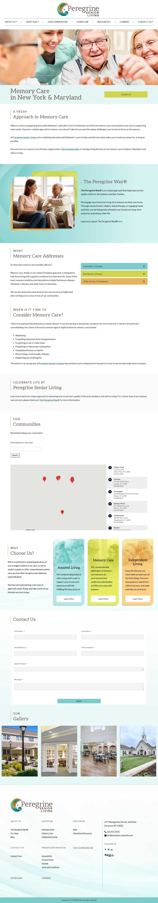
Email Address (20, 647)
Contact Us (144, 22)
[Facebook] (105, 849)
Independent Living (49, 837)
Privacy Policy (48, 860)
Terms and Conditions (50, 867)
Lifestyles (31, 22)
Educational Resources (82, 833)
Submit (79, 701)
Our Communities (58, 22)
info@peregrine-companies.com (120, 835)
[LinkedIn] (112, 849)
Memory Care (47, 833)
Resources (103, 22)
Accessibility (47, 856)
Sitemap (45, 863)
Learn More (69, 599)
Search (15, 455)
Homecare (82, 22)
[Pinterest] (108, 849)
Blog (12, 837)
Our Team (14, 833)
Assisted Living (48, 829)
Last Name (86, 631)
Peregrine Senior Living (24, 137)
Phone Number (88, 647)
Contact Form (16, 856)
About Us (10, 22)
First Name (19, 631)
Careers (124, 22)
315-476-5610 (113, 831)
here (120, 221)
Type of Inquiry (21, 664)
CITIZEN (74, 900)
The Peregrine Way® (49, 400)
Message (18, 680)
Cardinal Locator (30, 529)
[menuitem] (11, 22)
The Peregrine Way (70, 149)
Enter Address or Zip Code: (21, 443)
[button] (72, 481)
